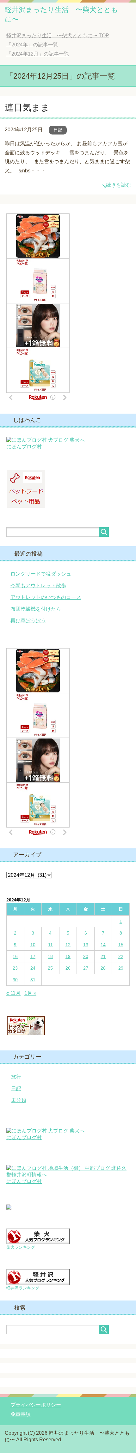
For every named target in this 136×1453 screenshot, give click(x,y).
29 (120, 968)
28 (103, 968)
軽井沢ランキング (22, 1288)
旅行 (16, 1076)
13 (85, 944)
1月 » (30, 993)
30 (15, 979)
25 (50, 968)
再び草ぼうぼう (28, 620)
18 (50, 956)
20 (85, 956)
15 (120, 944)
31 (32, 979)
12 (68, 944)
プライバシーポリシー (35, 1405)
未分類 (18, 1100)
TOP (57, 35)
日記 (57, 129)
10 (32, 944)
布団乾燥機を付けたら (35, 609)
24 (32, 968)
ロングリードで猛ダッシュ (40, 574)
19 (68, 956)
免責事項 (20, 1414)
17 (32, 956)
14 (103, 944)
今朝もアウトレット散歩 (38, 585)
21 (103, 956)
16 (15, 956)
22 (120, 956)
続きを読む (118, 185)
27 (85, 968)
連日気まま (27, 107)
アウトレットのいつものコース (45, 597)
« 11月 (13, 993)
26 (68, 968)
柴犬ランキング (20, 1247)
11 (50, 944)
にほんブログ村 (24, 446)
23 (15, 968)
